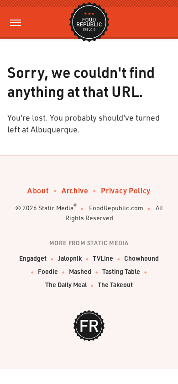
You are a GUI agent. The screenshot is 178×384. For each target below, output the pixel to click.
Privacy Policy (125, 190)
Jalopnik (70, 258)
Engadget (33, 258)
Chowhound (141, 258)
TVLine (103, 258)
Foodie (48, 271)
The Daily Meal (66, 284)
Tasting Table (121, 271)
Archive (75, 190)
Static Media (55, 208)
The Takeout (115, 284)
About (38, 190)
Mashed (80, 271)
